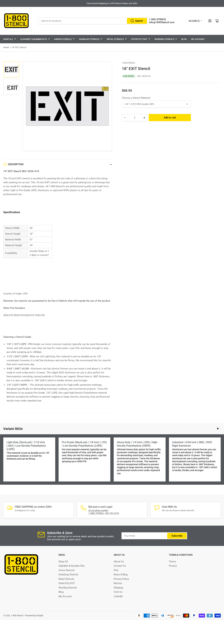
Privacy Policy (121, 578)
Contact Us (120, 565)
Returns (118, 583)
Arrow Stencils (63, 39)
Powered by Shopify (34, 615)
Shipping (118, 587)
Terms (172, 561)
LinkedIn (118, 596)
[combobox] (93, 20)
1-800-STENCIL (157, 19)
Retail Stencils (115, 39)
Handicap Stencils (89, 39)
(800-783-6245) (103, 513)
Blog (184, 39)
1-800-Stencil (128, 63)
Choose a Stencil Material (136, 97)
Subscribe (177, 535)
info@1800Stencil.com (161, 22)
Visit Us (118, 591)
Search (139, 20)
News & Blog (121, 574)
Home (6, 47)
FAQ (116, 570)
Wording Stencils (164, 39)
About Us (119, 561)
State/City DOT (139, 39)
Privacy (173, 565)
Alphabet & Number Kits (33, 39)
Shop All (8, 39)
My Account (198, 39)
